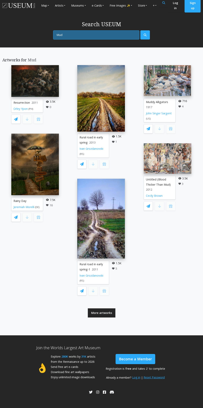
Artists (59, 5)
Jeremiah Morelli (23, 207)
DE (37, 207)
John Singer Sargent (159, 113)
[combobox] (96, 35)
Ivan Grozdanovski (91, 148)
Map (44, 5)
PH (31, 109)
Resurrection (21, 102)
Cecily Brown (154, 196)
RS (81, 154)
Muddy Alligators (157, 102)
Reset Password (154, 377)
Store (141, 5)
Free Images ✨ (120, 5)
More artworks (101, 313)
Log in (136, 377)
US (148, 118)
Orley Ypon (20, 109)
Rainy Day (19, 201)
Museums (77, 5)
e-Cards (97, 5)
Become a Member (135, 359)
